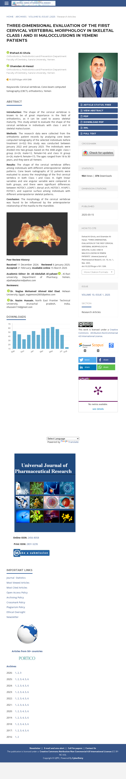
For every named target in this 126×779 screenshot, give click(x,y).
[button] (87, 360)
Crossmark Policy (16, 602)
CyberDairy (77, 758)
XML (85, 127)
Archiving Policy (15, 597)
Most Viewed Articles (18, 582)
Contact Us (90, 748)
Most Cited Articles (17, 587)
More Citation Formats (96, 272)
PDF (85, 116)
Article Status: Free (97, 104)
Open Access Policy (17, 592)
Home (10, 16)
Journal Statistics (16, 577)
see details (98, 408)
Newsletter (13, 617)
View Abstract (93, 110)
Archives (21, 16)
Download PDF (93, 122)
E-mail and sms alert (54, 748)
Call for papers (75, 748)
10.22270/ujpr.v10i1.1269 (20, 79)
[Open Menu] (6, 3)
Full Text (89, 133)
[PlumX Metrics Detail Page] (98, 390)
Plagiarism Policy (16, 607)
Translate (73, 441)
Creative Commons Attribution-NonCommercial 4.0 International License (98, 333)
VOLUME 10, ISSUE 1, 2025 (42, 16)
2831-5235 (32, 544)
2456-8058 (33, 537)
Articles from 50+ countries (27, 651)
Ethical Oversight (16, 612)
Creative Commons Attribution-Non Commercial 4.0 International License (75, 751)
